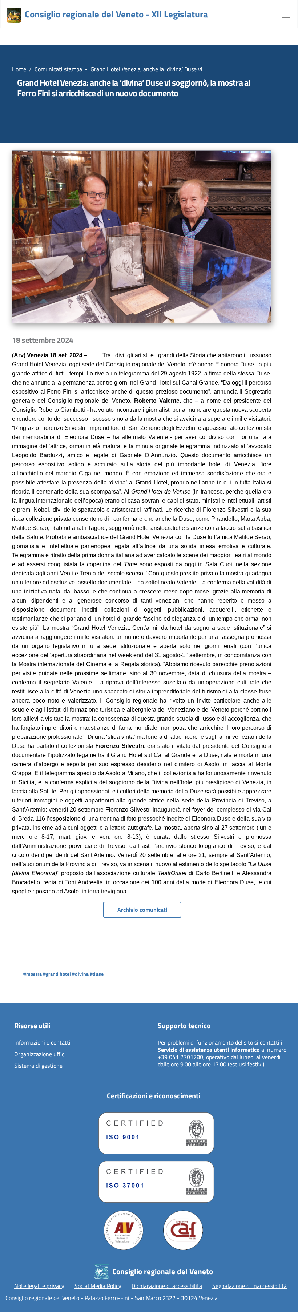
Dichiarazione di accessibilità (167, 1285)
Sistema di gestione (38, 1066)
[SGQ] (153, 1131)
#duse (97, 974)
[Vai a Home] (14, 16)
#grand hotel (57, 974)
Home (19, 69)
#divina (80, 974)
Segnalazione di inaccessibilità (249, 1285)
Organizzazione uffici (40, 1054)
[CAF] (183, 1230)
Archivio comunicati (142, 909)
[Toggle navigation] (286, 14)
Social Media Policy (97, 1285)
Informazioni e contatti (42, 1043)
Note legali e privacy (39, 1285)
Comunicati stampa (58, 69)
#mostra (32, 974)
